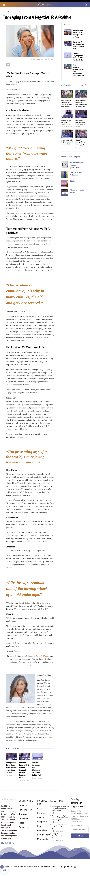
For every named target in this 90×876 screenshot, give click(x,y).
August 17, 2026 (12, 775)
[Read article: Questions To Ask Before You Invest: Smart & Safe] (67, 43)
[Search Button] (86, 4)
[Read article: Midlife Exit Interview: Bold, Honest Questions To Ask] (11, 756)
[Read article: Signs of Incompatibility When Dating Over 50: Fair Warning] (81, 134)
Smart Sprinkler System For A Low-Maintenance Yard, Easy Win (81, 103)
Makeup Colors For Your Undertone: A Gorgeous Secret (66, 123)
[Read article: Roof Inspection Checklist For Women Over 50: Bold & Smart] (67, 94)
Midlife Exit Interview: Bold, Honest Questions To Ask (11, 767)
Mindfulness (20, 12)
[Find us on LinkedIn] (68, 866)
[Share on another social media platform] (8, 64)
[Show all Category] (85, 85)
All (82, 85)
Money (65, 136)
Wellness (11, 12)
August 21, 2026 (58, 813)
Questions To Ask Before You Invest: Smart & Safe (67, 142)
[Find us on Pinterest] (75, 866)
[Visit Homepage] (45, 4)
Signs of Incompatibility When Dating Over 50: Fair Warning (80, 144)
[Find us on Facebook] (61, 866)
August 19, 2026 (58, 831)
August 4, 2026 (37, 778)
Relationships (82, 136)
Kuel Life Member (42, 656)
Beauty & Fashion (66, 115)
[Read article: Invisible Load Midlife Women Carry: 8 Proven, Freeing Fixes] (24, 756)
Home (5, 12)
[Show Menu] (4, 4)
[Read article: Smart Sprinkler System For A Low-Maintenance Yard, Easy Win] (67, 66)
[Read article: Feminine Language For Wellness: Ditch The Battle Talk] (37, 756)
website (49, 737)
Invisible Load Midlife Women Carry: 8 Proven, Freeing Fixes (24, 770)
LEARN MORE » (7, 843)
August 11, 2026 (25, 780)
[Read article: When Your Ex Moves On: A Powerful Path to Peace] (67, 32)
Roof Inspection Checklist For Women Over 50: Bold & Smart (66, 103)
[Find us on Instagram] (65, 866)
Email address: (76, 826)
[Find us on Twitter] (71, 866)
